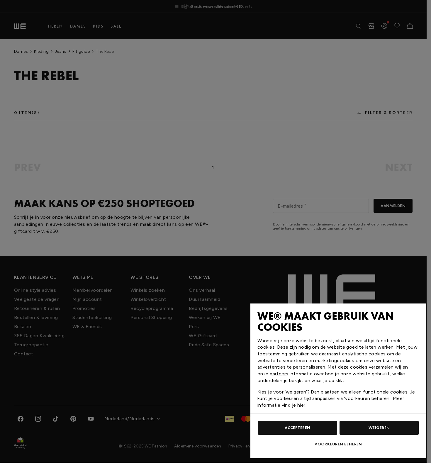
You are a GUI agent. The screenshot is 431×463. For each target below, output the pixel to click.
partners (279, 373)
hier (301, 405)
